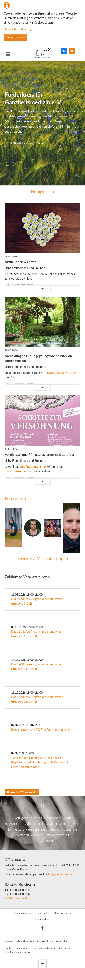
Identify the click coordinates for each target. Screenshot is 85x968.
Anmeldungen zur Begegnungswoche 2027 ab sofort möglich (38, 358)
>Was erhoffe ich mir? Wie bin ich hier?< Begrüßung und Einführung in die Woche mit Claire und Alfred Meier (39, 763)
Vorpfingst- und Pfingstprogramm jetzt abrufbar (39, 454)
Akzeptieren (15, 37)
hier (7, 274)
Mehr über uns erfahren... (26, 143)
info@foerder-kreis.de (60, 874)
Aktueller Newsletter (20, 262)
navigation (7, 54)
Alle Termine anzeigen (23, 792)
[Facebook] (43, 928)
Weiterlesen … (20, 289)
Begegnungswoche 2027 (61, 373)
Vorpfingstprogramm (33, 466)
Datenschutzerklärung (18, 29)
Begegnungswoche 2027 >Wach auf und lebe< (41, 729)
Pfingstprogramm (16, 471)
